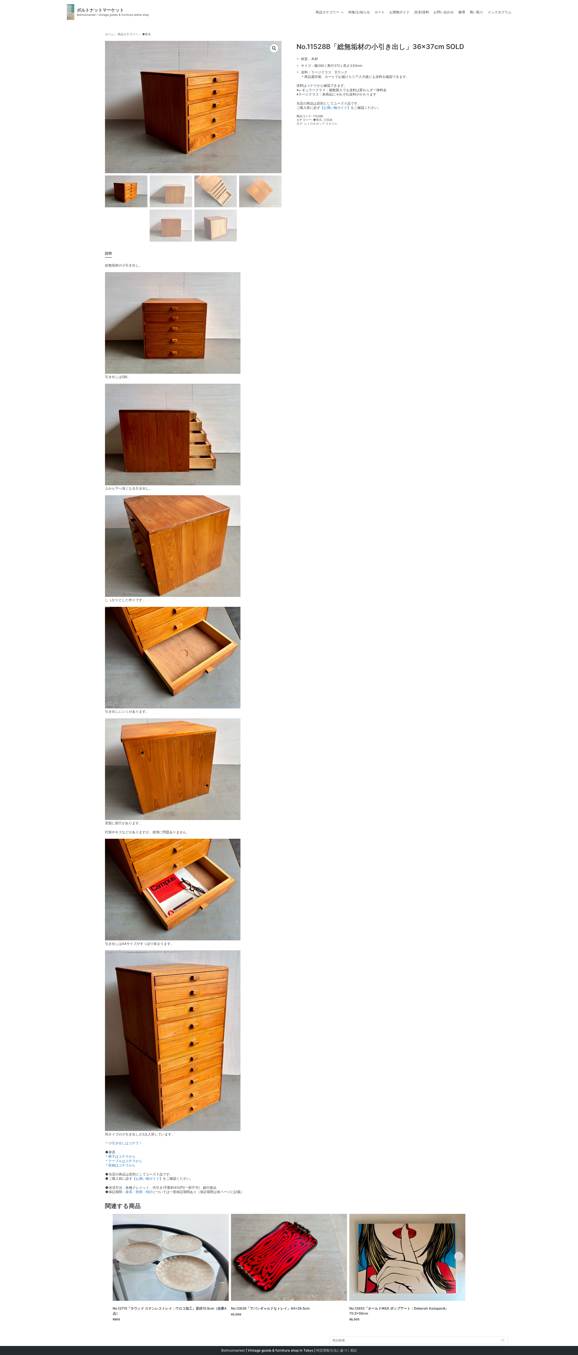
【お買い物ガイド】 (335, 107)
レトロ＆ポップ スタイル (320, 123)
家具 (129, 1192)
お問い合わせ (444, 12)
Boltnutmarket (233, 1350)
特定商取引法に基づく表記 (336, 1350)
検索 (502, 1341)
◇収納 (328, 119)
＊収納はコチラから (120, 1165)
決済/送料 (421, 12)
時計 (149, 1192)
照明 (139, 1192)
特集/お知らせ (359, 12)
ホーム (109, 34)
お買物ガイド (399, 12)
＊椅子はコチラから (120, 1156)
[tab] (108, 254)
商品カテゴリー (128, 34)
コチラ (312, 85)
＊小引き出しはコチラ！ (123, 1143)
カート (380, 12)
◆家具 (146, 34)
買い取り (476, 12)
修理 (461, 12)
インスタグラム (499, 12)
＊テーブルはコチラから (123, 1161)
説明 (108, 253)
